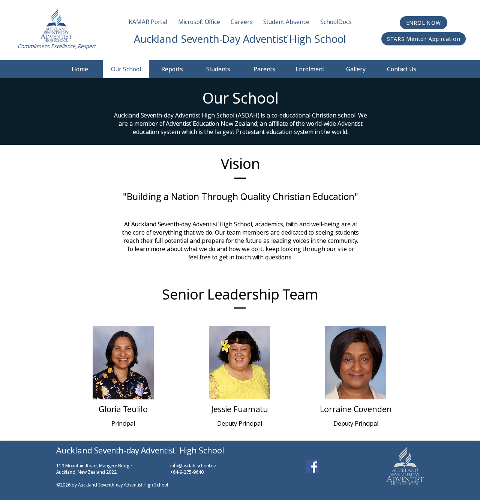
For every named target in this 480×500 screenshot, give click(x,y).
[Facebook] (312, 466)
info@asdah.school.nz (193, 465)
